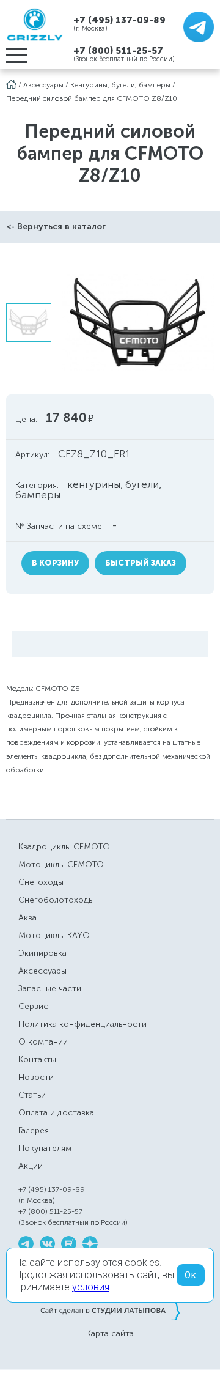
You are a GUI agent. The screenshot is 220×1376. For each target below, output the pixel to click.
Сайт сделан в (110, 1310)
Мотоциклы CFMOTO (61, 864)
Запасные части (49, 988)
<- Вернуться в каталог (56, 226)
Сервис (33, 1006)
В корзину (55, 563)
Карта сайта (110, 1334)
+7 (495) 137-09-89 (119, 20)
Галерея (33, 1130)
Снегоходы (41, 882)
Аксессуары (43, 85)
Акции (30, 1166)
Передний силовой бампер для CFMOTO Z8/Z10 (91, 98)
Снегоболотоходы (56, 900)
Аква (27, 917)
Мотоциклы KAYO (54, 935)
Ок (191, 1275)
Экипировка (42, 953)
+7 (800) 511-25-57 (118, 50)
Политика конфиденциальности (82, 1024)
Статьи (32, 1095)
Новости (36, 1077)
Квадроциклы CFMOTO (64, 847)
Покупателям (45, 1148)
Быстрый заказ (140, 563)
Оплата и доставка (56, 1113)
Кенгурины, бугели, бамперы (120, 85)
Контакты (37, 1059)
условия (90, 1287)
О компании (43, 1042)
